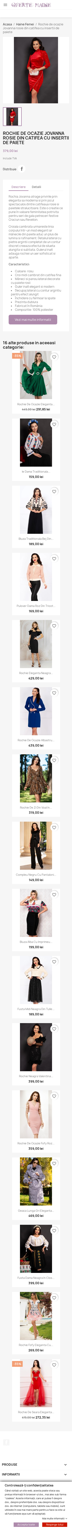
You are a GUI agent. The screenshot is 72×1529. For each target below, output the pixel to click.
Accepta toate (26, 1524)
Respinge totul (54, 1524)
